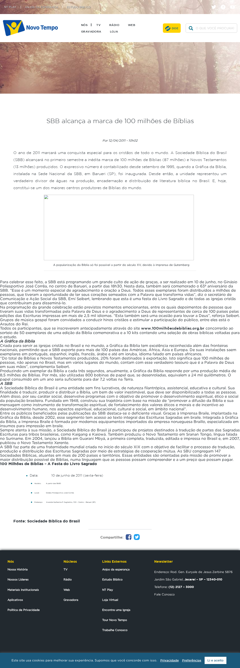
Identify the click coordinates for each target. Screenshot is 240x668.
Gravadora (91, 31)
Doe (175, 28)
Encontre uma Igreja (116, 609)
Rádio (114, 24)
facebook (225, 2)
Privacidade (169, 660)
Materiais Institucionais (23, 589)
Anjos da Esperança (41, 7)
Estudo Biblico (112, 579)
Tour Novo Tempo (114, 619)
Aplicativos (15, 599)
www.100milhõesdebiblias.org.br (172, 328)
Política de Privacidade (24, 609)
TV (98, 24)
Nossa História (18, 569)
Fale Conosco (164, 594)
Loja (114, 31)
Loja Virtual (110, 599)
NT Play (10, 7)
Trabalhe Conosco (115, 629)
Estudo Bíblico (79, 7)
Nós (84, 24)
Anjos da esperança (116, 569)
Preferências (191, 660)
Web (131, 24)
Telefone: (174, 586)
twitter (215, 2)
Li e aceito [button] (215, 660)
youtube (234, 2)
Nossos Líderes (18, 579)
